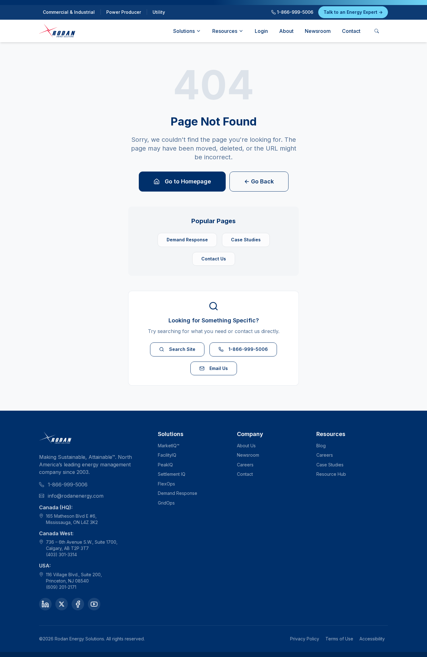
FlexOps (166, 483)
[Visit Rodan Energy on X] (61, 604)
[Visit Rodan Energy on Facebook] (78, 604)
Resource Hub (331, 474)
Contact (351, 31)
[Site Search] (376, 31)
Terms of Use (339, 638)
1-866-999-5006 (294, 12)
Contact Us (213, 258)
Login (261, 31)
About (286, 31)
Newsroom (318, 31)
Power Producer (123, 12)
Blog (321, 445)
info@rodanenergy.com (75, 496)
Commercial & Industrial (69, 12)
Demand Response (187, 239)
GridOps (166, 503)
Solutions (184, 31)
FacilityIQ (167, 455)
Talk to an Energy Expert (353, 12)
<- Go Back (259, 181)
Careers (245, 464)
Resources (224, 31)
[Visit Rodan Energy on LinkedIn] (45, 604)
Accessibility (372, 638)
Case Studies (246, 239)
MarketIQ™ (168, 445)
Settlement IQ (171, 474)
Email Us (218, 368)
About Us (246, 445)
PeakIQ (165, 464)
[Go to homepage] (57, 30)
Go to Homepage (188, 181)
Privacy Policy (304, 638)
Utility (159, 12)
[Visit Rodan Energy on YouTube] (94, 604)
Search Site (182, 349)
